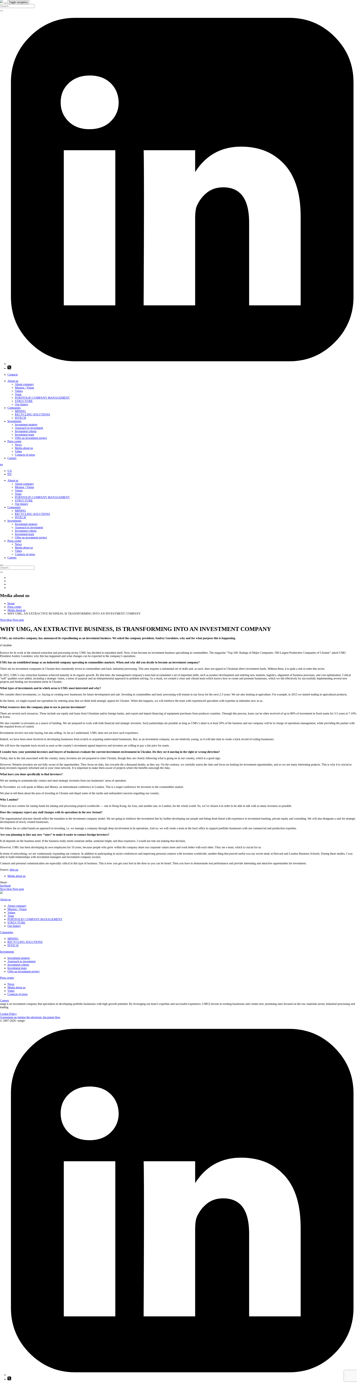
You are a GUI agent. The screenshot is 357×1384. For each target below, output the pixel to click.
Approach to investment (29, 427)
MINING (20, 411)
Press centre (14, 441)
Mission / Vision (24, 387)
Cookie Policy (8, 1013)
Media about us (24, 448)
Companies (14, 407)
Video (18, 451)
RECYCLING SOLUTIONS (32, 414)
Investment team (24, 434)
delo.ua (14, 869)
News (18, 444)
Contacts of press (25, 454)
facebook (5, 885)
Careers (11, 458)
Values (19, 391)
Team (18, 394)
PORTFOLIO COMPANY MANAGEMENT (42, 397)
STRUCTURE (24, 401)
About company (24, 384)
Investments (14, 421)
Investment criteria (25, 431)
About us (12, 380)
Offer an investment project (31, 438)
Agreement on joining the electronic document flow (30, 1017)
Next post (18, 619)
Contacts (12, 374)
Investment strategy (26, 424)
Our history (21, 404)
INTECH (20, 417)
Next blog (6, 619)
